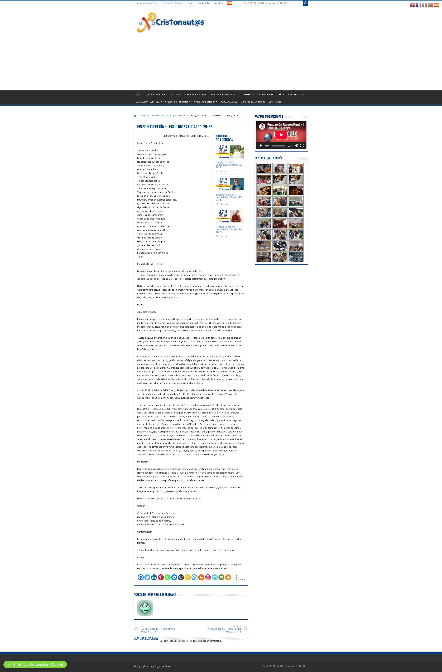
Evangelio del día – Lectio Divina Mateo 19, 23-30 (229, 197)
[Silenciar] (296, 145)
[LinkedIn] (258, 3)
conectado (187, 641)
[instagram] (277, 3)
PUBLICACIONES (229, 101)
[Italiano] (425, 5)
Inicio (139, 115)
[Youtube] (262, 3)
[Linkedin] (154, 577)
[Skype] (194, 577)
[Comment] (181, 577)
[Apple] (270, 3)
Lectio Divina (246, 94)
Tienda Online (203, 3)
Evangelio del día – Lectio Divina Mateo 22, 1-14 (229, 165)
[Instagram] (208, 577)
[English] (413, 5)
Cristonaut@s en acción (176, 101)
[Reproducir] (261, 145)
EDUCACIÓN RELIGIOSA (148, 101)
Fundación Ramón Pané (147, 3)
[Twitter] (251, 3)
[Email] (221, 577)
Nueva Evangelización (204, 101)
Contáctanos (275, 101)
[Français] (419, 5)
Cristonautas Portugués (173, 3)
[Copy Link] (188, 577)
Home (138, 94)
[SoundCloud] (274, 3)
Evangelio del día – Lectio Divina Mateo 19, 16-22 (229, 229)
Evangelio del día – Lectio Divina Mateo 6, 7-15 (158, 629)
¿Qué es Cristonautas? (156, 94)
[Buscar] (305, 3)
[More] (228, 577)
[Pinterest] (255, 3)
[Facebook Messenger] (174, 577)
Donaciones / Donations (253, 101)
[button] (35, 664)
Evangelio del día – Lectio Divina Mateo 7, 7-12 (224, 629)
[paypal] (281, 3)
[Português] (431, 5)
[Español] (230, 3)
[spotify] (284, 3)
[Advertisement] (221, 61)
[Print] (201, 577)
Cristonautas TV (265, 94)
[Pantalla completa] (302, 145)
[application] (281, 135)
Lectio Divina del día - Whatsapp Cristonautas (166, 115)
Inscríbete (218, 3)
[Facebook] (248, 3)
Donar (191, 3)
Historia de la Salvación (290, 94)
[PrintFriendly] (215, 577)
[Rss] (244, 3)
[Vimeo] (266, 3)
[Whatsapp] (168, 577)
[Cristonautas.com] (170, 21)
